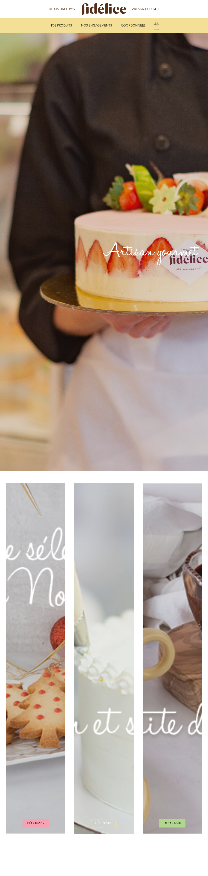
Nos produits (61, 25)
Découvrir (35, 823)
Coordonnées (133, 25)
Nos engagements (96, 25)
